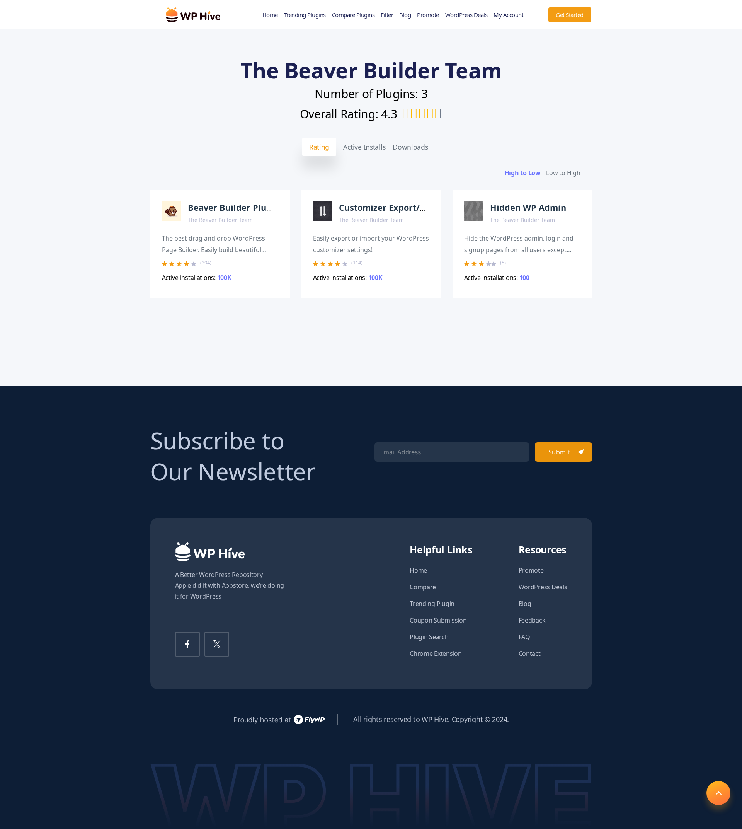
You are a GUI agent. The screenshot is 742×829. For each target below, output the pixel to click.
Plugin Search (429, 637)
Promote (428, 14)
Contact (530, 653)
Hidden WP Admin (528, 207)
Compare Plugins (353, 14)
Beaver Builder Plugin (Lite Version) (262, 207)
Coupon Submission (438, 620)
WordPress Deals (466, 14)
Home (270, 14)
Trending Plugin (432, 603)
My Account (508, 14)
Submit (559, 452)
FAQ (524, 637)
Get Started (570, 14)
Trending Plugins (305, 14)
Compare (423, 587)
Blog (405, 14)
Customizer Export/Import (394, 207)
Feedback (532, 620)
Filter (387, 14)
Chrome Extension (436, 653)
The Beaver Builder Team (220, 219)
